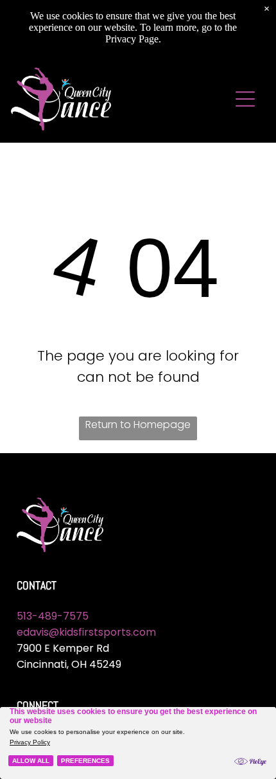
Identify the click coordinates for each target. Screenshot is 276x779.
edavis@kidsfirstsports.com (86, 632)
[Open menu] (245, 99)
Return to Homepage (138, 424)
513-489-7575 (53, 616)
